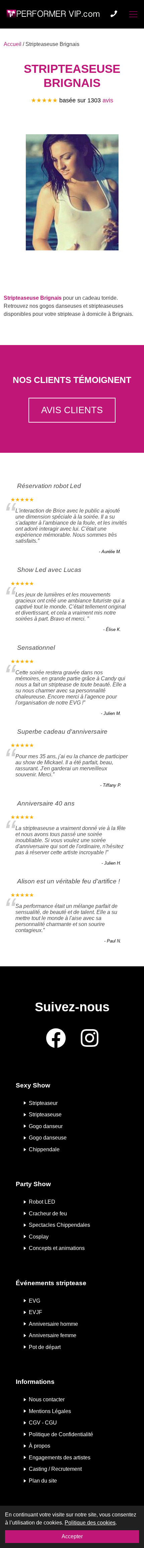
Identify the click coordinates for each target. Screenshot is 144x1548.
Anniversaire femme (52, 1335)
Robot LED (42, 1202)
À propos (39, 1446)
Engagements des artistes (59, 1457)
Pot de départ (45, 1347)
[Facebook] (56, 1038)
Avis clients (72, 410)
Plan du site (43, 1481)
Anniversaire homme (53, 1323)
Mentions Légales (50, 1411)
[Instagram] (89, 1038)
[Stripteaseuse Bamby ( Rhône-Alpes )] (72, 193)
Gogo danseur (46, 1126)
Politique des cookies (90, 1523)
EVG (34, 1300)
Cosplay (39, 1236)
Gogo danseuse (48, 1138)
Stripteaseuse (45, 1114)
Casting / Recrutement (55, 1469)
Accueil (12, 44)
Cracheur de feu (48, 1213)
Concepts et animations (57, 1248)
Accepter (72, 1536)
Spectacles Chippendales (59, 1225)
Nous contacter (47, 1399)
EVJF (35, 1312)
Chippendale (44, 1149)
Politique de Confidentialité (61, 1434)
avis (107, 100)
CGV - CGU (43, 1422)
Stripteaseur (43, 1103)
